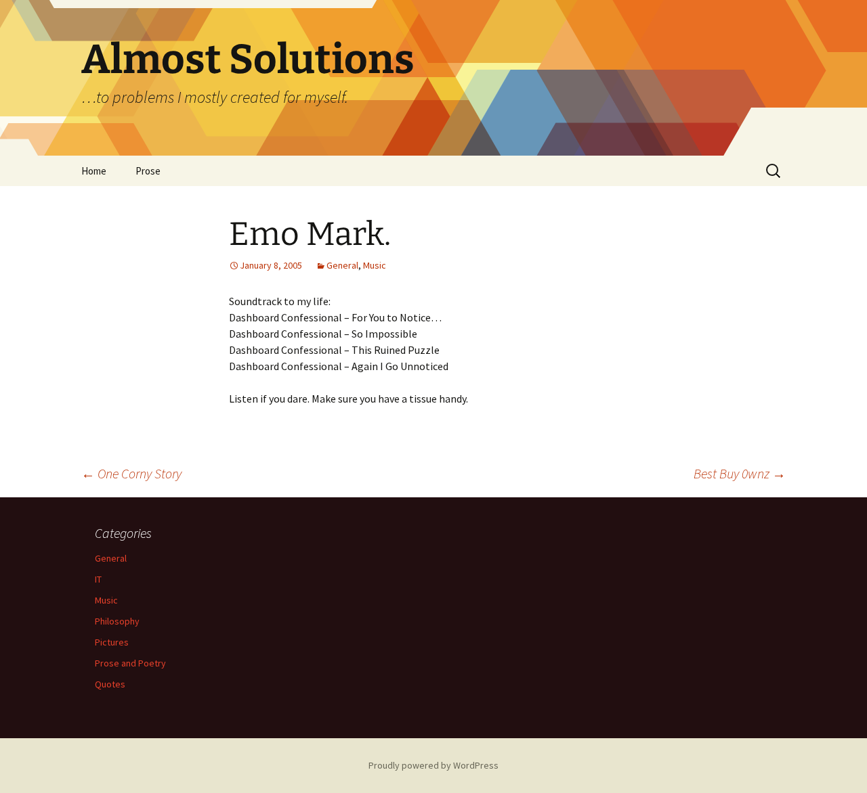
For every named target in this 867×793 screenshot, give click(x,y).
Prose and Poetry (130, 663)
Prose (148, 170)
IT (98, 579)
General (342, 265)
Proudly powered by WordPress (433, 765)
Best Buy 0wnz (740, 473)
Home (93, 170)
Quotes (110, 684)
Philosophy (117, 621)
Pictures (112, 642)
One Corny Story (131, 473)
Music (374, 265)
